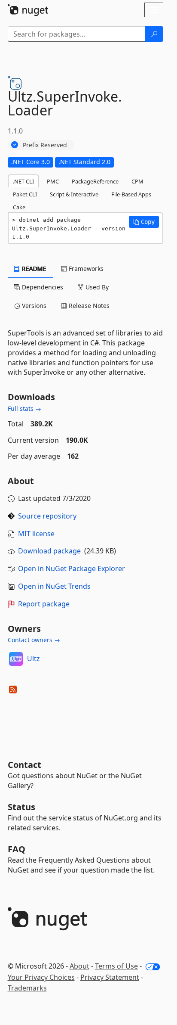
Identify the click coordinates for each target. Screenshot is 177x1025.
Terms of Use (116, 966)
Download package (49, 551)
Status (21, 807)
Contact (24, 764)
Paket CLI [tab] (25, 194)
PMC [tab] (53, 181)
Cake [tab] (19, 207)
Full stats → (24, 408)
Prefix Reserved (45, 145)
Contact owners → (34, 640)
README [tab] (33, 268)
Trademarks (27, 988)
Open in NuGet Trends (54, 586)
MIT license (36, 533)
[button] (144, 222)
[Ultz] (16, 659)
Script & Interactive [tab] (74, 194)
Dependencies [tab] (41, 287)
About (79, 966)
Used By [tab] (96, 287)
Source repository (47, 516)
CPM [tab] (137, 181)
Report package (44, 604)
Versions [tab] (33, 305)
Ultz (33, 658)
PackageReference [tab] (95, 181)
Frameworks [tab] (85, 268)
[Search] (154, 34)
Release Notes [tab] (88, 305)
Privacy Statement (109, 977)
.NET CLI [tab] (23, 181)
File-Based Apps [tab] (131, 194)
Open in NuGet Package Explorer (71, 568)
